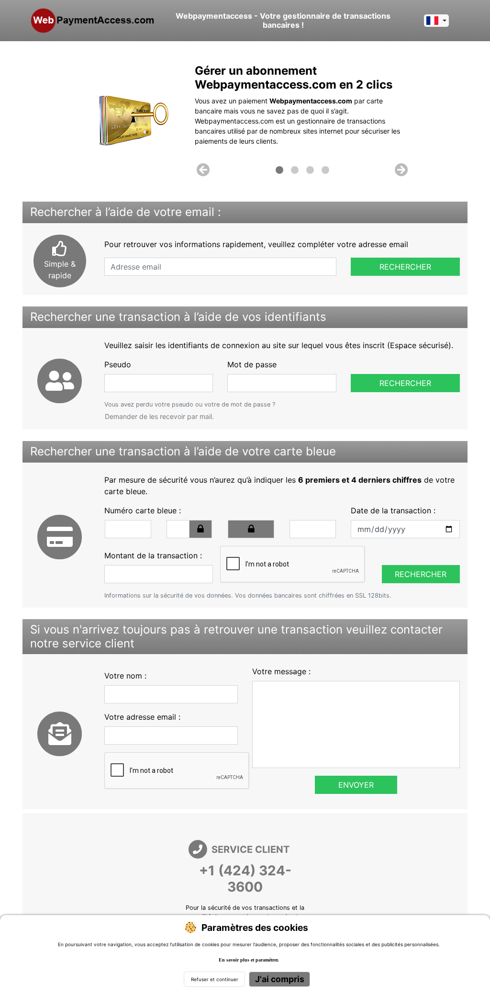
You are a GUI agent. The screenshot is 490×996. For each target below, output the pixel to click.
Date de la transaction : (393, 510)
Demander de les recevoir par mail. (159, 416)
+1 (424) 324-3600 (245, 878)
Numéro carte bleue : (142, 510)
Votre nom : (125, 675)
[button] (203, 170)
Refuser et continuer (214, 979)
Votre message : (281, 671)
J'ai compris (279, 979)
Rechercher (405, 267)
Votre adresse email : (142, 717)
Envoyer (356, 785)
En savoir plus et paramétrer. (249, 959)
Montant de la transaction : (153, 555)
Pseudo (117, 364)
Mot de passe (252, 364)
